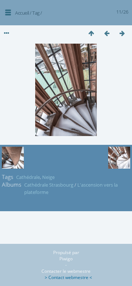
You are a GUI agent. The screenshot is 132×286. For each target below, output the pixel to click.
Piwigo (66, 259)
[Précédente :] (106, 33)
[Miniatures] (91, 33)
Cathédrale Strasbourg (48, 185)
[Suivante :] (122, 33)
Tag (36, 13)
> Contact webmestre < (66, 277)
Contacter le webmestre (66, 271)
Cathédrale (28, 177)
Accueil (22, 13)
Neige (48, 177)
